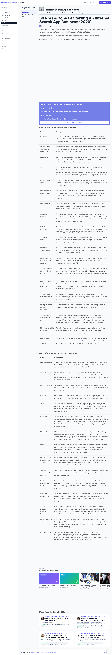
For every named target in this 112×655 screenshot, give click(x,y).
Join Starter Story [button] (105, 2)
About (32, 652)
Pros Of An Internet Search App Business (29, 8)
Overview (42, 13)
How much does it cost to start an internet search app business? (65, 112)
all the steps (85, 341)
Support (37, 652)
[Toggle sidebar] (16, 7)
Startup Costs (51, 13)
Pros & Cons (71, 13)
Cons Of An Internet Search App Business (29, 11)
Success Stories (61, 13)
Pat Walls (45, 26)
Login (95, 2)
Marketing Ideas (81, 13)
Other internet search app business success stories (61, 119)
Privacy (42, 652)
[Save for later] (71, 616)
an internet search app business (71, 104)
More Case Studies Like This (28, 15)
